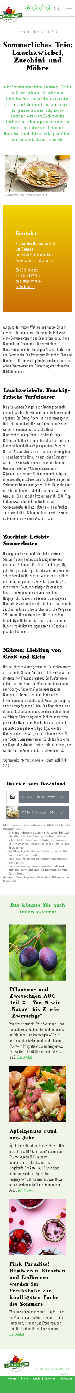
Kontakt (36, 1378)
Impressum (50, 1378)
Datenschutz (66, 1378)
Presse (24, 1378)
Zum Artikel (24, 1057)
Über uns (12, 1378)
